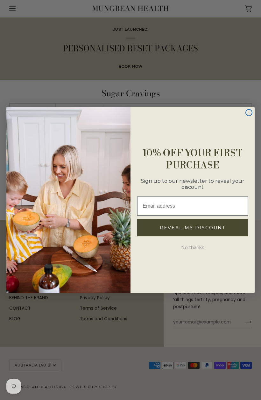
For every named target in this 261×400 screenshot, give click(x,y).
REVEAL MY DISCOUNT (192, 228)
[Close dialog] (249, 112)
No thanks (192, 247)
